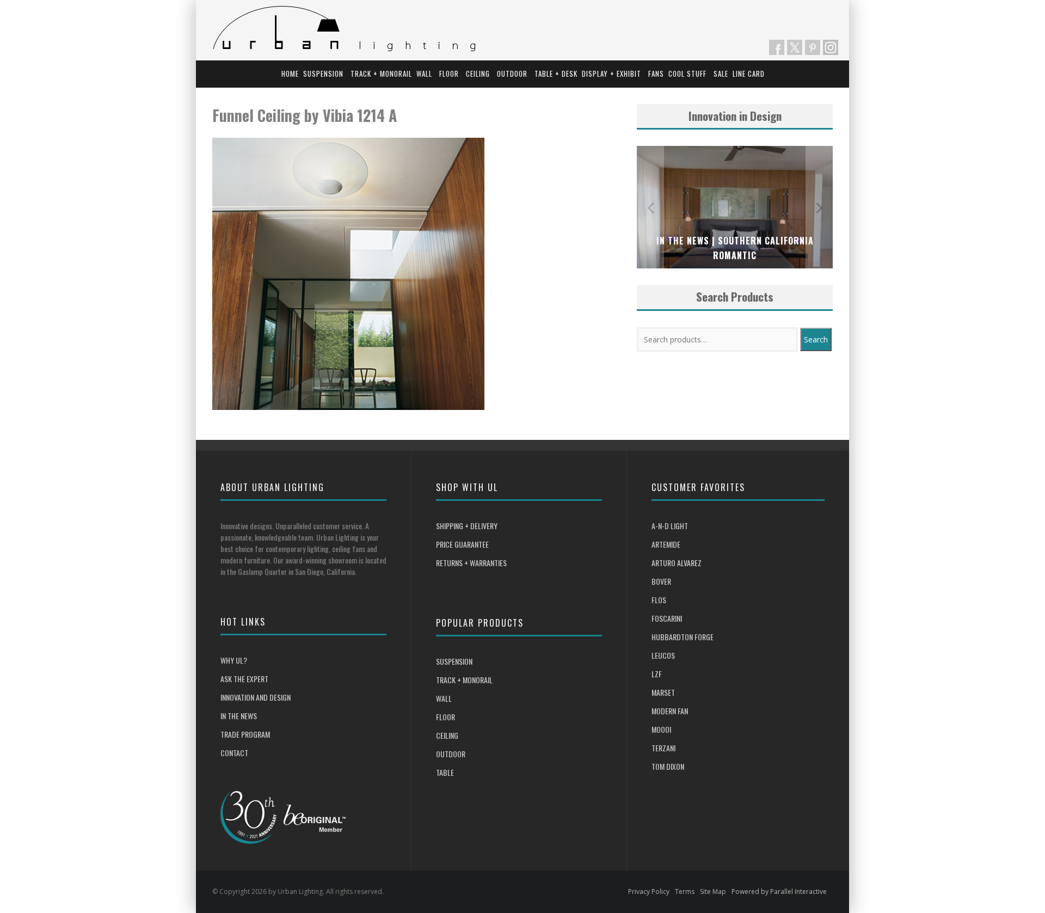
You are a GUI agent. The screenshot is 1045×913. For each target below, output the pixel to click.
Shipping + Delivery (466, 525)
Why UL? (233, 660)
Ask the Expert (244, 678)
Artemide (665, 544)
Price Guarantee (462, 544)
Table (445, 772)
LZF (656, 673)
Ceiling (478, 73)
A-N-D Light (669, 525)
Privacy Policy (648, 891)
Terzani (663, 747)
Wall (424, 73)
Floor (449, 73)
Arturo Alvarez (676, 562)
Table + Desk (555, 73)
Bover (661, 581)
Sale (721, 73)
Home (290, 73)
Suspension (323, 73)
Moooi (661, 729)
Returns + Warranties (471, 562)
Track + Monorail (381, 73)
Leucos (663, 655)
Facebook (776, 47)
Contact (234, 752)
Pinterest (812, 47)
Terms (684, 891)
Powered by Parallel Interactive (779, 891)
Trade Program (245, 734)
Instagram (830, 47)
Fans (656, 73)
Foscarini (666, 618)
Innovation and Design (255, 697)
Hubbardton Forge (682, 636)
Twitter (794, 47)
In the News (238, 715)
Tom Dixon (667, 766)
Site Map (713, 891)
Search (816, 339)
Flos (658, 599)
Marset (663, 692)
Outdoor (512, 73)
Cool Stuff (687, 73)
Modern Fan (669, 710)
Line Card (749, 73)
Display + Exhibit (611, 73)
